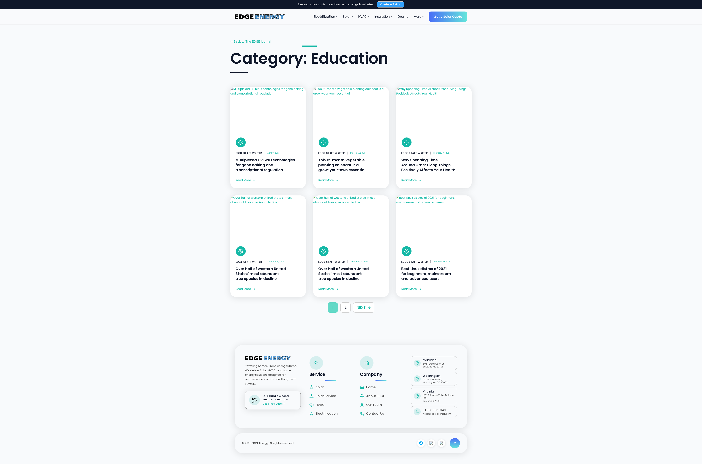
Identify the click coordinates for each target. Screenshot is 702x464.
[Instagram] (431, 443)
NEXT (364, 307)
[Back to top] (455, 443)
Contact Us (375, 413)
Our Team (374, 405)
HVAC (363, 16)
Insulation (383, 16)
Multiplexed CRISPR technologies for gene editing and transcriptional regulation (265, 164)
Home (371, 387)
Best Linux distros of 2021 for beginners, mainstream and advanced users (426, 273)
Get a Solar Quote (448, 16)
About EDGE (375, 396)
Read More (245, 180)
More (419, 16)
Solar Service (326, 396)
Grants (402, 16)
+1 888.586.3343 (434, 410)
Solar (348, 16)
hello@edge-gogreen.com (437, 413)
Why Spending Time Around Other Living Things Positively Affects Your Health (428, 164)
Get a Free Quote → (274, 403)
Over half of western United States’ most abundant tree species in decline (260, 273)
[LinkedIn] (441, 443)
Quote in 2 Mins (390, 4)
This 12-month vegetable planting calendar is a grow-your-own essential (341, 164)
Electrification (325, 16)
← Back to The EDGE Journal (250, 41)
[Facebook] (421, 443)
